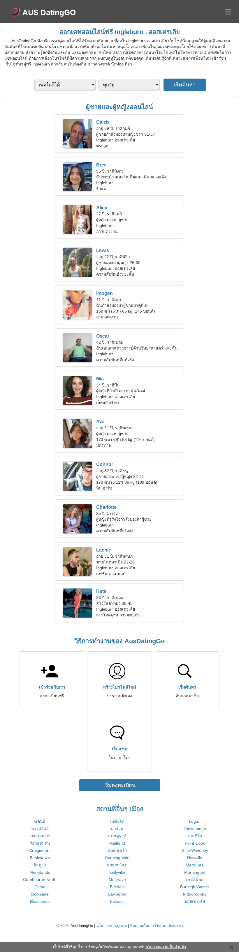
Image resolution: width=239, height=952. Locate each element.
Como (39, 886)
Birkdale (117, 886)
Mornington (194, 872)
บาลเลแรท (40, 836)
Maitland (117, 843)
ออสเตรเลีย (195, 901)
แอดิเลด (117, 821)
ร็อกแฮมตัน (40, 843)
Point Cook (195, 843)
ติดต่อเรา (175, 925)
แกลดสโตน (117, 865)
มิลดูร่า (40, 865)
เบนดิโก (195, 836)
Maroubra (195, 865)
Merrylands (39, 872)
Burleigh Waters (194, 886)
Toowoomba (195, 828)
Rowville (194, 857)
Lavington (117, 894)
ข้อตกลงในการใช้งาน (147, 925)
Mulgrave (117, 879)
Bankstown (40, 857)
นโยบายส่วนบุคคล (111, 925)
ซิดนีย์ (39, 821)
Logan (195, 821)
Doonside (40, 894)
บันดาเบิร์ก (117, 850)
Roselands (40, 901)
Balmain (117, 901)
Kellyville (117, 872)
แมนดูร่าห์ (117, 836)
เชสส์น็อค (194, 879)
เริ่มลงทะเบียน (119, 785)
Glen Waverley (194, 850)
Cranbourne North (40, 879)
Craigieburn (40, 850)
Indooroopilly (195, 894)
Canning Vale (117, 857)
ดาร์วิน (117, 828)
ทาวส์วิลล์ (40, 828)
